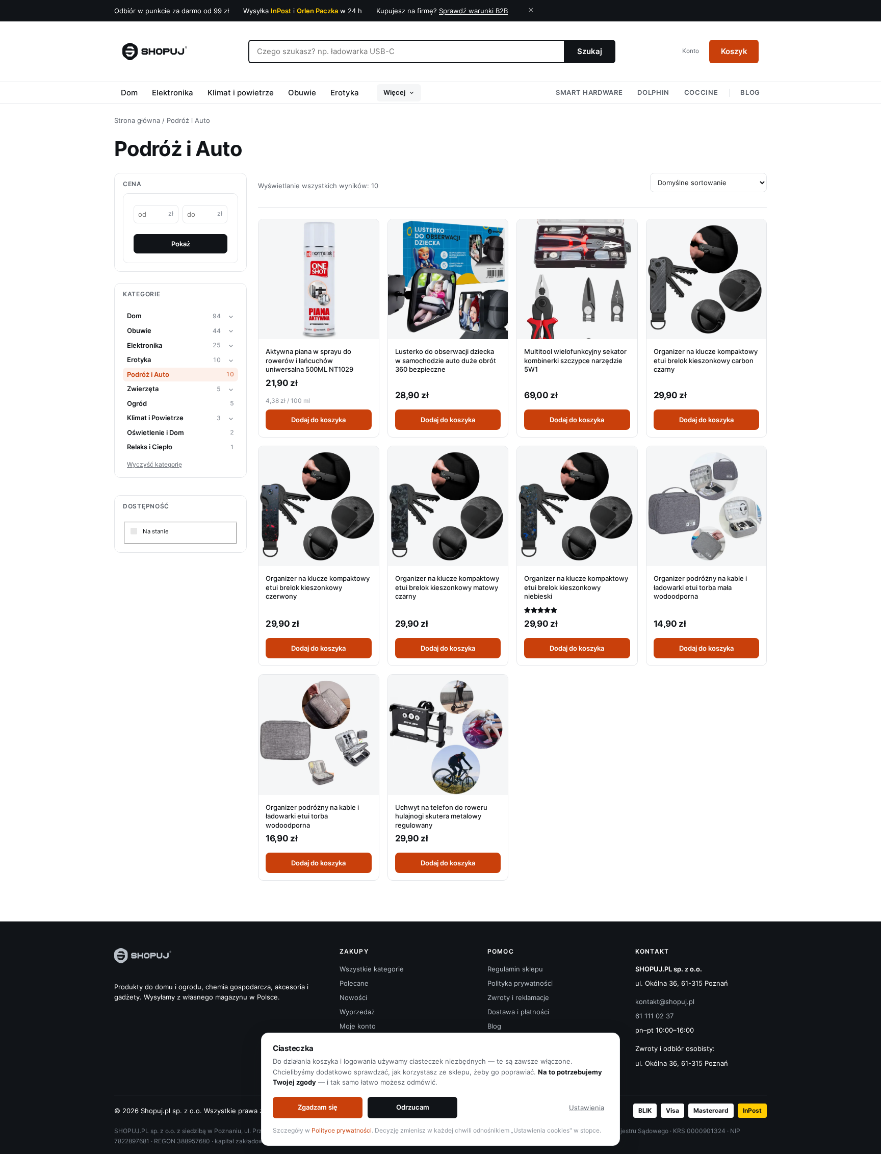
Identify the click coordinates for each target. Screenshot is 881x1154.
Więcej (394, 92)
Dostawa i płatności (518, 1012)
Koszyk (734, 51)
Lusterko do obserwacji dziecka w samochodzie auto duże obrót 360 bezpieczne (445, 360)
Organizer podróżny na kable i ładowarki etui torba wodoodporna (312, 816)
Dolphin (653, 92)
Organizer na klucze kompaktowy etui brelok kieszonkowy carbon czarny (706, 360)
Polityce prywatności (342, 1130)
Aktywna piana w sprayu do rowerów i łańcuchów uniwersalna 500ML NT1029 (309, 360)
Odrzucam (412, 1107)
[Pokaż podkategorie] (231, 317)
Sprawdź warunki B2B (473, 11)
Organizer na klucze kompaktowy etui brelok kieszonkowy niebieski (576, 587)
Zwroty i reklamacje (518, 997)
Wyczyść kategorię (154, 464)
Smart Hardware (589, 92)
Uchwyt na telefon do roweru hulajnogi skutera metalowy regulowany (441, 816)
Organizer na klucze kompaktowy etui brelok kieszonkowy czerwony (318, 587)
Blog (750, 92)
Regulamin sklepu (515, 969)
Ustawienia (586, 1108)
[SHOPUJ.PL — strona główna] (154, 51)
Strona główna (137, 120)
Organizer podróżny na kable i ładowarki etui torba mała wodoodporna (700, 587)
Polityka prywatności (520, 983)
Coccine (701, 92)
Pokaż (180, 243)
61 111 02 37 (654, 1016)
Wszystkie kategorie (372, 969)
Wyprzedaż (357, 1012)
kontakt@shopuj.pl (664, 1001)
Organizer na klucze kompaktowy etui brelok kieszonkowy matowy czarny (447, 587)
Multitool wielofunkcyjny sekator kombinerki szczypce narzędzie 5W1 (575, 360)
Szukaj (589, 51)
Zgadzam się (318, 1107)
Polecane (354, 983)
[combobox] (406, 51)
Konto (690, 51)
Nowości (353, 997)
